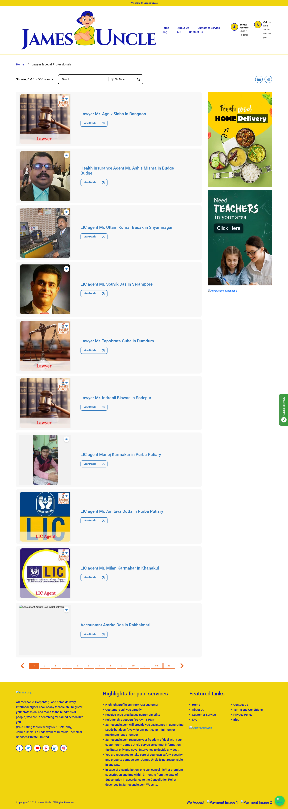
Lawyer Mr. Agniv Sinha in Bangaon (113, 113)
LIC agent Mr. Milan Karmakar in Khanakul (119, 568)
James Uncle (44, 802)
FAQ (178, 32)
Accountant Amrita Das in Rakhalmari (115, 624)
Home (165, 27)
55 (156, 665)
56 (169, 665)
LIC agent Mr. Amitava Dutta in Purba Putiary (121, 511)
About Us (183, 27)
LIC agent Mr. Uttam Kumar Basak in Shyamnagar (126, 227)
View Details (90, 123)
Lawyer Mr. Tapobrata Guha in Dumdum (117, 341)
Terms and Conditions (248, 709)
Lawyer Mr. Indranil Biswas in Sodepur (115, 397)
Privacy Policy (242, 714)
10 (133, 665)
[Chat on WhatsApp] (280, 801)
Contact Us (196, 32)
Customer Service (209, 27)
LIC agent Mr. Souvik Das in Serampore (116, 284)
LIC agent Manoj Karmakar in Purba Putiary (120, 454)
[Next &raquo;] (182, 665)
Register (244, 34)
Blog (164, 32)
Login (242, 31)
